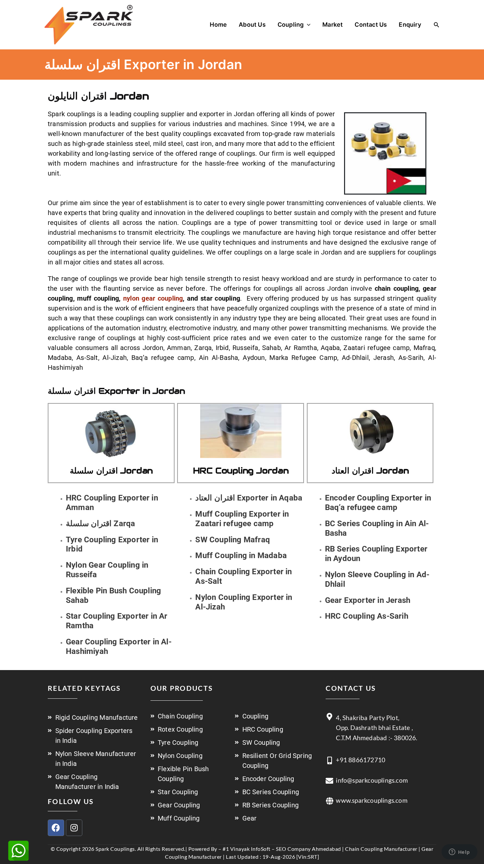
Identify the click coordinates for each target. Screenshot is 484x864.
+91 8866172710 (360, 760)
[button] (437, 25)
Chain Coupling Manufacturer (381, 849)
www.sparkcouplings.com (371, 800)
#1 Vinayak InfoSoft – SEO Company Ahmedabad (282, 849)
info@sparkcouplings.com (372, 780)
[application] (307, 24)
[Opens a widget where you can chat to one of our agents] (459, 852)
